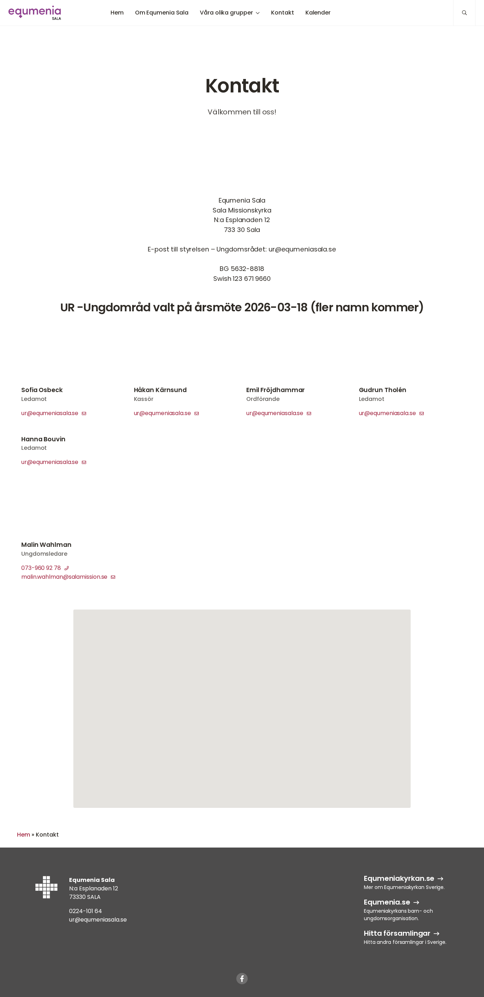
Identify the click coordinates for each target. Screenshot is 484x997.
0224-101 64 (85, 911)
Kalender (318, 13)
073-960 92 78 (41, 568)
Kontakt (282, 13)
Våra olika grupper (226, 13)
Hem (117, 13)
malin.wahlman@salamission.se (65, 577)
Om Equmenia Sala (161, 13)
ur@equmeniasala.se (50, 413)
